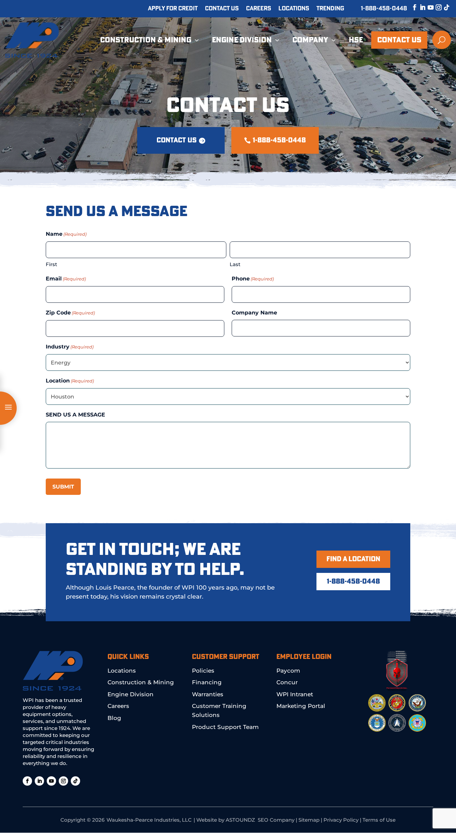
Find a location (353, 559)
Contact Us (222, 9)
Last (235, 264)
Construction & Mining (140, 682)
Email (66, 278)
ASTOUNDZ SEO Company (260, 820)
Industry (69, 346)
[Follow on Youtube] (427, 7)
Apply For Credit (173, 9)
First (51, 264)
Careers (258, 9)
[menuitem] (150, 40)
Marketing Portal (300, 706)
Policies (203, 670)
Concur (287, 682)
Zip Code (70, 312)
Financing (207, 682)
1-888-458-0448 (384, 9)
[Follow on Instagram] (435, 7)
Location (70, 380)
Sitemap (308, 820)
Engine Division (130, 694)
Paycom (288, 670)
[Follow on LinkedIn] (419, 7)
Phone (253, 278)
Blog (114, 718)
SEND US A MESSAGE (75, 414)
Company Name (254, 312)
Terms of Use (379, 820)
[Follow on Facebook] (411, 7)
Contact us (177, 140)
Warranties (207, 694)
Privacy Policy (341, 820)
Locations (293, 9)
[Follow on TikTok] (443, 7)
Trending (330, 9)
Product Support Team (225, 727)
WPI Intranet (294, 694)
